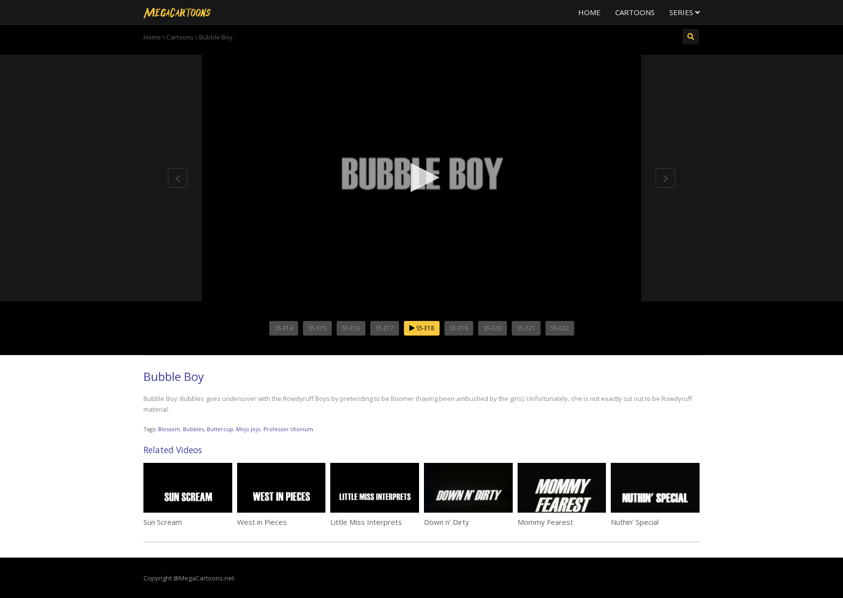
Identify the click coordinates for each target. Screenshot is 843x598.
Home (589, 12)
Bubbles (193, 429)
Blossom (169, 429)
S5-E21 (526, 328)
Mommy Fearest (545, 522)
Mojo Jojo (248, 429)
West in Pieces (262, 522)
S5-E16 (351, 328)
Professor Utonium (288, 429)
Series (682, 12)
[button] (421, 177)
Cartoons (635, 12)
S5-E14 (284, 328)
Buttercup (220, 429)
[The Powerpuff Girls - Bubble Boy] (177, 12)
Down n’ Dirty (446, 522)
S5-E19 (459, 328)
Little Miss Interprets (366, 522)
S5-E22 (560, 328)
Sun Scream (162, 522)
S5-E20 (492, 328)
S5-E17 (385, 328)
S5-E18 (424, 328)
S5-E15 (317, 328)
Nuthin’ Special (635, 522)
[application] (421, 178)
